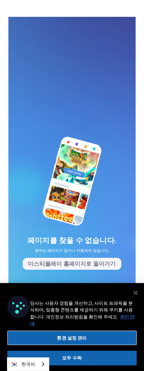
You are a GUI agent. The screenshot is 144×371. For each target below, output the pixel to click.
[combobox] (28, 364)
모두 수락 (72, 358)
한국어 (28, 364)
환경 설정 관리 (72, 338)
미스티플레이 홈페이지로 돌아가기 (72, 264)
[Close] (135, 293)
